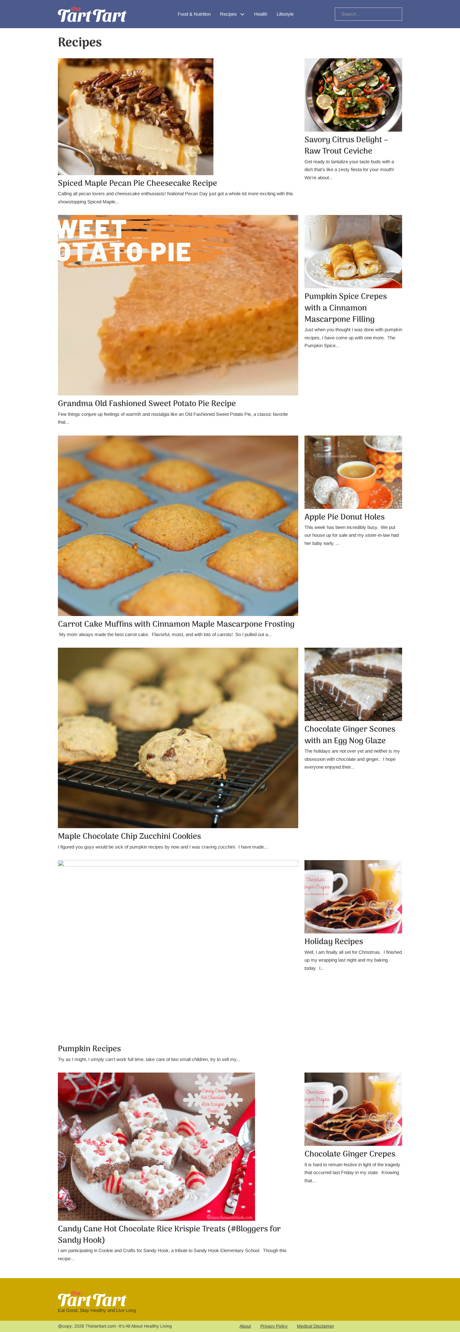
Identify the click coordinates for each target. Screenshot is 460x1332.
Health (260, 14)
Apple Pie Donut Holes (344, 517)
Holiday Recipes (333, 942)
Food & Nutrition (194, 14)
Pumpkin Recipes (89, 1049)
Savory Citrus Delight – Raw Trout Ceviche (346, 145)
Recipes (228, 14)
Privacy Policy (274, 1326)
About (245, 1326)
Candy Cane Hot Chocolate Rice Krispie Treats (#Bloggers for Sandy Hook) (169, 1235)
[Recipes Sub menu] (242, 14)
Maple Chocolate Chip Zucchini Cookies (129, 837)
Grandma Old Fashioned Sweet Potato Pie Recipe (147, 404)
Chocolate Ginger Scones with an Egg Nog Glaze (349, 735)
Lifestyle (285, 14)
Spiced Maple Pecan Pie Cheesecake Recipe (137, 184)
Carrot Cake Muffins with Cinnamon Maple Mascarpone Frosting (176, 624)
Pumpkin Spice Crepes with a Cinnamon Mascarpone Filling (345, 308)
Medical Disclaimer (315, 1326)
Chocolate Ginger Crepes (349, 1154)
